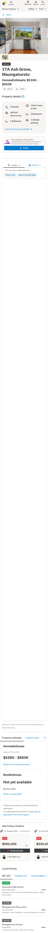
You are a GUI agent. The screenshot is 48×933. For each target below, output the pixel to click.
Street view (10, 175)
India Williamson (13, 857)
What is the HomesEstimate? (16, 764)
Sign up (36, 4)
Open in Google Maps (27, 175)
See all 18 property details (17, 129)
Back (8, 14)
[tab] (14, 165)
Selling (31, 9)
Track (25, 148)
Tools (41, 9)
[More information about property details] (23, 96)
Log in (43, 4)
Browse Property (9, 9)
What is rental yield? (12, 794)
